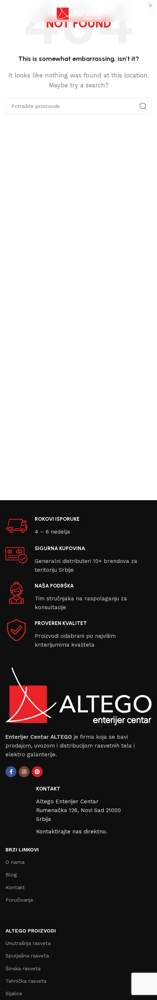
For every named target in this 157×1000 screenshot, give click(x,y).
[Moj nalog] (125, 11)
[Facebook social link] (10, 771)
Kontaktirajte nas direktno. (71, 831)
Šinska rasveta (23, 968)
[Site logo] (78, 10)
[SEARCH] (143, 106)
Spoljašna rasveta (27, 956)
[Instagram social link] (24, 771)
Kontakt (15, 887)
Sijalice (13, 993)
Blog (11, 874)
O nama (14, 862)
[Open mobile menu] (9, 11)
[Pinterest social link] (37, 771)
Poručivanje (19, 900)
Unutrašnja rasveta (28, 943)
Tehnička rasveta (25, 981)
